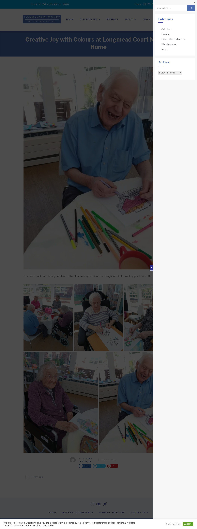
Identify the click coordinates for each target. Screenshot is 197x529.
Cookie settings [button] (172, 524)
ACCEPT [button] (188, 524)
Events (165, 33)
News (164, 49)
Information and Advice (173, 39)
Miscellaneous (168, 44)
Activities (166, 28)
